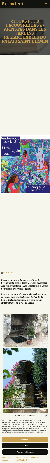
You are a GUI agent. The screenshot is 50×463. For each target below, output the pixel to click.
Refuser (25, 446)
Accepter (25, 439)
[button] (46, 416)
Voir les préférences (25, 452)
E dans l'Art (12, 3)
